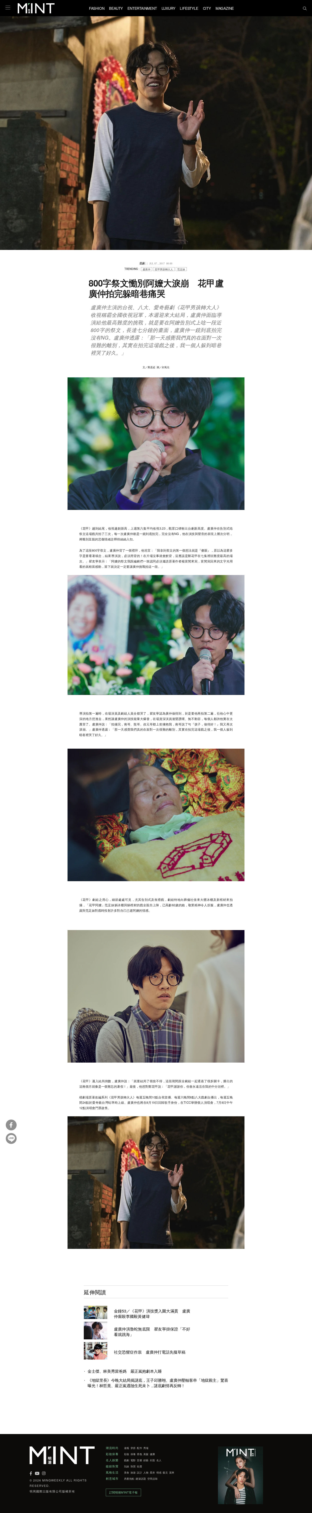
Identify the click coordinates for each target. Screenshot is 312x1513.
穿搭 (133, 1448)
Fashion (97, 8)
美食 (126, 1472)
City (207, 8)
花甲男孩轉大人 (164, 269)
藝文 (165, 1472)
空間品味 (152, 1478)
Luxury (168, 8)
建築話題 (141, 1478)
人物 (146, 1472)
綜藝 (146, 1460)
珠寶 (133, 1466)
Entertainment (142, 8)
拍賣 (139, 1466)
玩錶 (126, 1466)
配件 (139, 1448)
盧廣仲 (146, 269)
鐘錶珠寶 (112, 1466)
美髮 (146, 1454)
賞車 (171, 1472)
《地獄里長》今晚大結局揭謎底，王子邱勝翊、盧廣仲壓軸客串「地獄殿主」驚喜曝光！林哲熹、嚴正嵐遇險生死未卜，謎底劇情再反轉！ (158, 1382)
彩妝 (126, 1454)
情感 (159, 1472)
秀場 (146, 1448)
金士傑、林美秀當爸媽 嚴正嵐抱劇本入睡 (127, 1371)
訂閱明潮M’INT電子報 (123, 1492)
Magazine (225, 8)
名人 (159, 1460)
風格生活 (112, 1472)
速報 (126, 1448)
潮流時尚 (112, 1447)
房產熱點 (129, 1478)
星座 (152, 1472)
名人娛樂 (112, 1460)
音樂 (139, 1460)
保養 (133, 1454)
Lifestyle (189, 8)
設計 (139, 1472)
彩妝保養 (112, 1454)
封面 (152, 1460)
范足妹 (181, 269)
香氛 (139, 1454)
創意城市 (112, 1478)
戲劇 (126, 1460)
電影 (133, 1460)
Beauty (116, 8)
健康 (152, 1454)
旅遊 (133, 1472)
